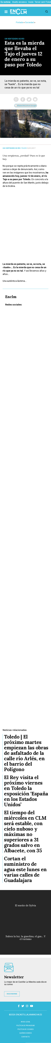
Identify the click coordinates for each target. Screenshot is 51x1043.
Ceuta (30, 2)
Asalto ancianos (19, 2)
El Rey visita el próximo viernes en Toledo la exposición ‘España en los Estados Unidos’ (26, 791)
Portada (19, 22)
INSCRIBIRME (12, 994)
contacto (25, 1037)
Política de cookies (25, 1029)
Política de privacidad (25, 1025)
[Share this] (22, 99)
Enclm (24, 148)
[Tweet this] (29, 99)
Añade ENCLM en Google (26, 106)
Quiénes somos (25, 1033)
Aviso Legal (25, 1022)
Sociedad (29, 22)
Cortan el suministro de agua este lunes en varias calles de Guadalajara (25, 869)
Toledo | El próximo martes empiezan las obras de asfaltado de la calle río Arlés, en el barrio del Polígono (26, 753)
